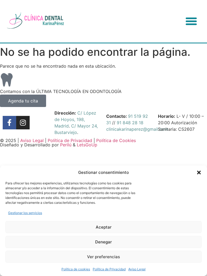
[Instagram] (23, 122)
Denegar (103, 241)
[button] (199, 172)
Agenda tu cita (23, 101)
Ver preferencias (103, 256)
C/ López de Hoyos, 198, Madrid (75, 119)
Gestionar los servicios (25, 213)
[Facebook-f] (9, 122)
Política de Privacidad (109, 269)
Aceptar (104, 227)
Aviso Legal (137, 269)
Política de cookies (75, 269)
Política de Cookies (116, 140)
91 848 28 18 (130, 122)
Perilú (65, 144)
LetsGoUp (87, 144)
